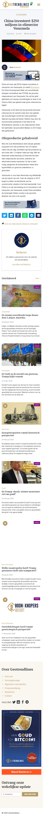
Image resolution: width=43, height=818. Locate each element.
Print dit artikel (31, 34)
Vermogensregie (12, 680)
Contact (8, 696)
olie (10, 224)
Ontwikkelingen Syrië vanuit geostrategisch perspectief (17, 628)
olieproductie (17, 224)
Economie (21, 14)
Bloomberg (34, 87)
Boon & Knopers (7, 564)
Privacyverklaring (12, 688)
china (6, 224)
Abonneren (9, 692)
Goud (4, 488)
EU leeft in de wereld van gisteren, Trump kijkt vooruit (20, 375)
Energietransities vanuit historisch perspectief (21, 434)
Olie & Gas (5, 429)
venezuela (33, 224)
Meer (38, 278)
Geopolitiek (6, 312)
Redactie (17, 67)
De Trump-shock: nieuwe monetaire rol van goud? (21, 493)
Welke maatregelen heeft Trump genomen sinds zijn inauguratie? (19, 569)
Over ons (9, 676)
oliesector (25, 224)
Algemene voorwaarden (15, 684)
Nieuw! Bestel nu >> (21, 772)
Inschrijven (30, 794)
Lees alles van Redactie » (21, 264)
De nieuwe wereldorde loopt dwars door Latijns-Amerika (20, 316)
